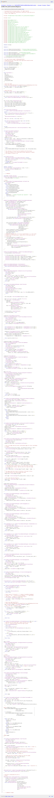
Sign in (52, 1)
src (13, 5)
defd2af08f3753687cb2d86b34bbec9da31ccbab (25, 5)
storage (39, 5)
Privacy (9, 796)
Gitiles (6, 796)
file (23, 9)
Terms (12, 796)
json (52, 796)
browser (44, 5)
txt (49, 796)
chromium (3, 5)
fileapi (48, 5)
